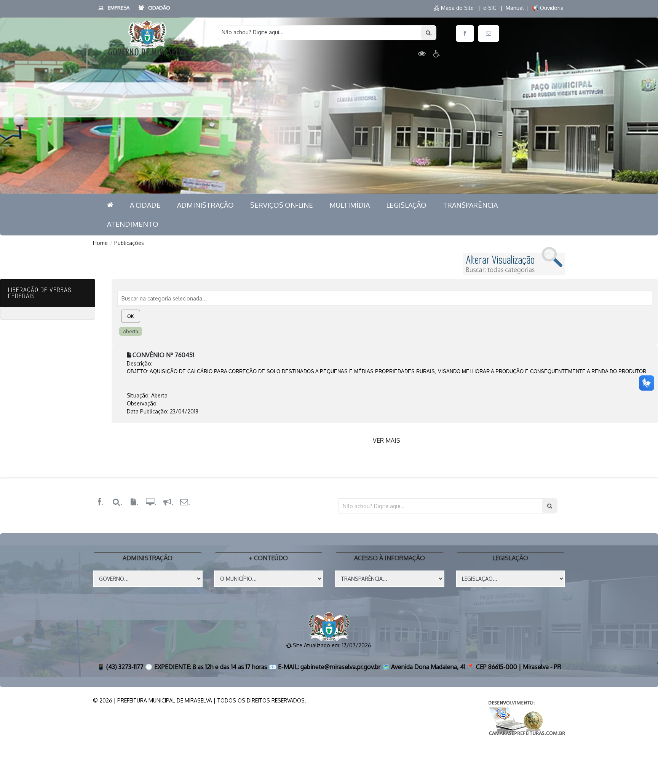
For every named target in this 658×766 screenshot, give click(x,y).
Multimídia (349, 205)
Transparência (470, 205)
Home (100, 243)
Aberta (130, 331)
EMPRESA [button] (118, 8)
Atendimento (132, 224)
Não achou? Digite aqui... (253, 32)
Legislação (406, 205)
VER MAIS (386, 440)
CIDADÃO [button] (159, 8)
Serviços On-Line (281, 205)
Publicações (129, 243)
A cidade (145, 205)
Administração (205, 205)
